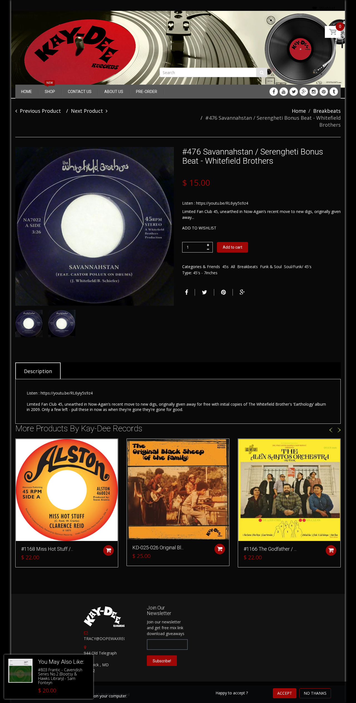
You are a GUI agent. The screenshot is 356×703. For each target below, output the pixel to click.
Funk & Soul (271, 266)
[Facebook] (274, 91)
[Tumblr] (334, 91)
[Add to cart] (108, 550)
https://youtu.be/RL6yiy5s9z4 (222, 203)
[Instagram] (314, 91)
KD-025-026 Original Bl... (158, 547)
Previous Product (40, 110)
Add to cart (232, 247)
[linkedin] (284, 91)
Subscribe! (162, 661)
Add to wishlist (199, 228)
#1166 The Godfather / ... (270, 549)
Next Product (87, 110)
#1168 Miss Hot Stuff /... (47, 549)
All (233, 266)
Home (299, 110)
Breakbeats (327, 110)
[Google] (304, 91)
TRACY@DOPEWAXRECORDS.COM (115, 638)
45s (225, 266)
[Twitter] (294, 91)
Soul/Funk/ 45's (298, 266)
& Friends (211, 266)
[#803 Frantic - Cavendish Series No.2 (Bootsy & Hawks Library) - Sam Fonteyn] (20, 671)
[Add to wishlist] (20, 446)
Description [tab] (38, 371)
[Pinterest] (324, 91)
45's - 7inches (205, 272)
